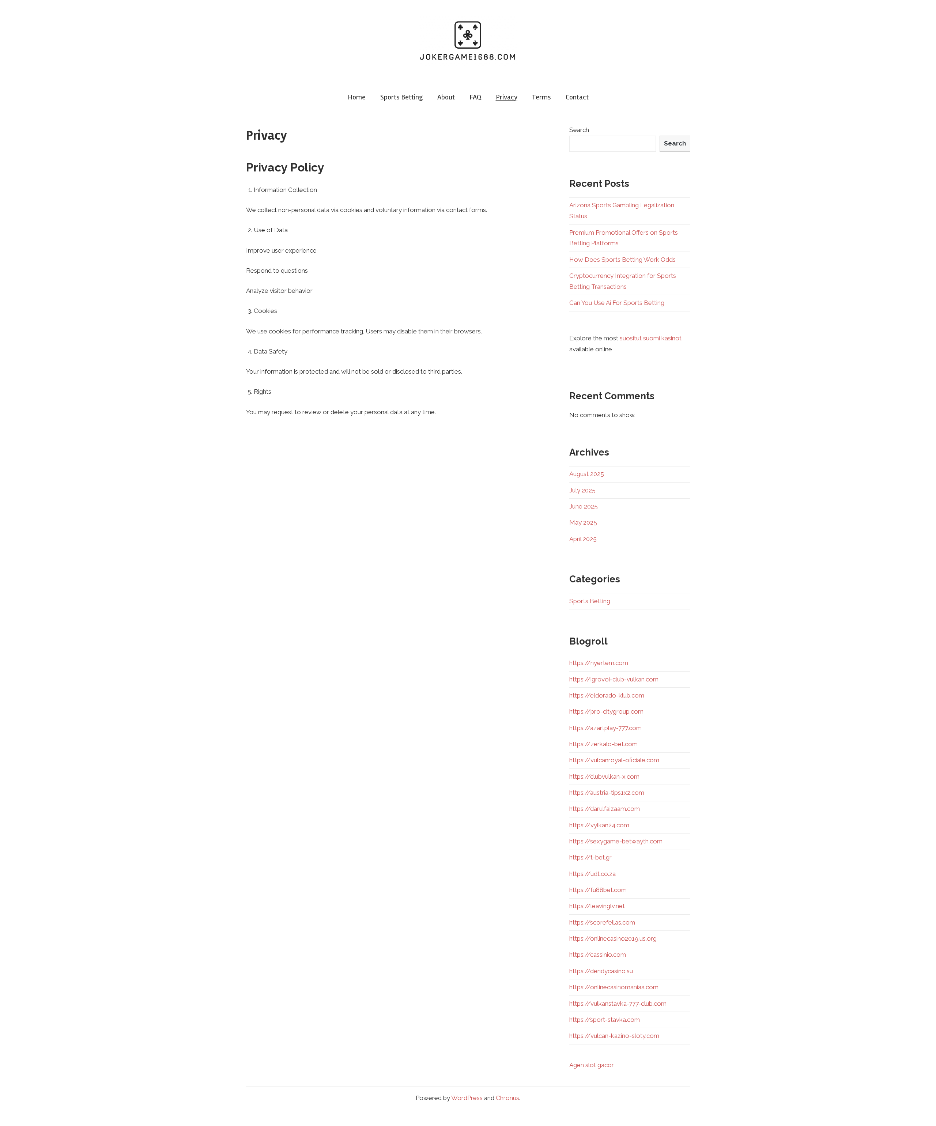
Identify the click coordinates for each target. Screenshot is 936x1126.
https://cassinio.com (597, 954)
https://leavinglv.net (597, 906)
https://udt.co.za (592, 873)
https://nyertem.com (598, 662)
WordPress (467, 1098)
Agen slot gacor (591, 1065)
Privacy (506, 97)
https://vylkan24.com (599, 825)
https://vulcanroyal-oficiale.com (614, 760)
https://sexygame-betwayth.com (616, 841)
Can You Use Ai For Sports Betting (616, 302)
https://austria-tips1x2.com (606, 792)
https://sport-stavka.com (604, 1019)
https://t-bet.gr (590, 857)
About (446, 97)
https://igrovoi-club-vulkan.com (613, 679)
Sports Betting (401, 97)
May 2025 (583, 522)
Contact (577, 97)
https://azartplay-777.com (605, 728)
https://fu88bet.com (598, 889)
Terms (541, 97)
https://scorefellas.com (602, 922)
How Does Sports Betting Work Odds (622, 259)
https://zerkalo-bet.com (603, 744)
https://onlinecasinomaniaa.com (613, 987)
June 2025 (583, 506)
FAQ (475, 97)
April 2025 (583, 539)
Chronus (507, 1098)
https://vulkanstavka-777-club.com (618, 1003)
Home (357, 97)
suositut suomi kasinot (651, 338)
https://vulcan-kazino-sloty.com (614, 1035)
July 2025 (582, 490)
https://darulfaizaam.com (604, 808)
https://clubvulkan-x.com (604, 776)
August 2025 (586, 473)
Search (579, 129)
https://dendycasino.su (601, 971)
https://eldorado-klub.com (606, 695)
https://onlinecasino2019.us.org (613, 938)
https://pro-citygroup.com (606, 711)
